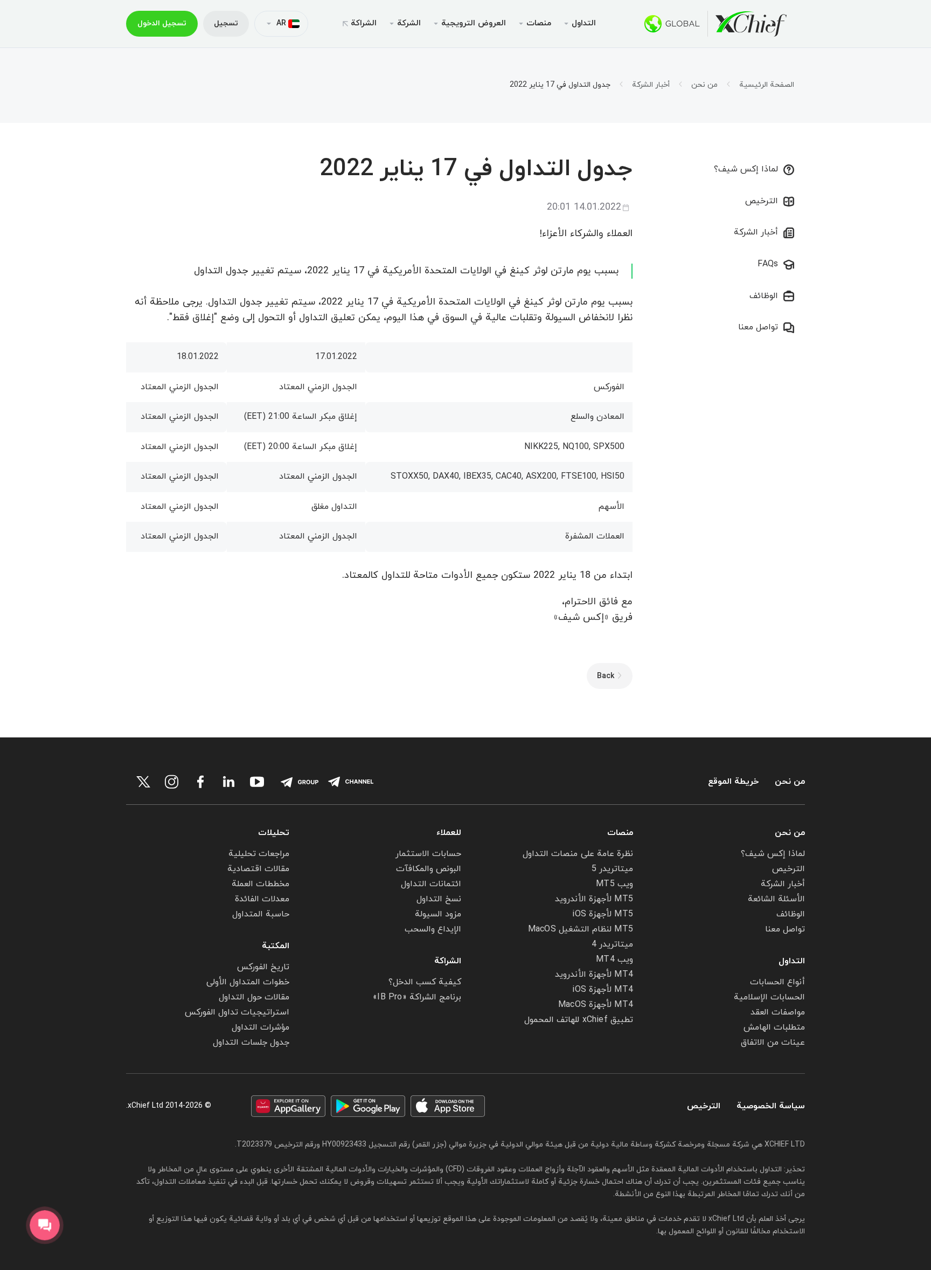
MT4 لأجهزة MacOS (595, 1005)
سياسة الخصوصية (771, 1106)
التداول (792, 961)
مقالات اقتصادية (258, 869)
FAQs (768, 264)
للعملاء (448, 833)
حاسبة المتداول (260, 914)
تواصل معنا (758, 327)
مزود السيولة (438, 914)
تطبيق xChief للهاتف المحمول (578, 1020)
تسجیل (226, 23)
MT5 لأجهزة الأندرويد (594, 899)
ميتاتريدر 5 (612, 869)
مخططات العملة (260, 884)
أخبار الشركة (651, 85)
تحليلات (273, 833)
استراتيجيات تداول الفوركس (237, 1012)
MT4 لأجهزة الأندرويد (594, 975)
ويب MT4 (614, 959)
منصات (620, 833)
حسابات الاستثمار (428, 854)
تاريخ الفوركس (263, 967)
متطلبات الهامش (774, 1027)
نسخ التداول (438, 899)
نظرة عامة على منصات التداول (578, 854)
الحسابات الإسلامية (769, 997)
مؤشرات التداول (260, 1027)
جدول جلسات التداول (251, 1042)
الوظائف (763, 296)
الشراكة (364, 23)
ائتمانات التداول (431, 884)
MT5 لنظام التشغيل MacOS (580, 929)
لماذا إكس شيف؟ (746, 169)
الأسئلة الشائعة (776, 899)
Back (605, 676)
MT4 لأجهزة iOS (602, 990)
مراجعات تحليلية (258, 854)
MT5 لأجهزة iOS (602, 914)
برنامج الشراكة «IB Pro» (417, 997)
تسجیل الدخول (161, 23)
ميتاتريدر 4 (612, 944)
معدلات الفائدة (262, 899)
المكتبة (275, 946)
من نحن (704, 85)
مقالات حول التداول (254, 997)
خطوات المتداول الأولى (247, 982)
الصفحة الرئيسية (766, 85)
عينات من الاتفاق (773, 1042)
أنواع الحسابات (777, 982)
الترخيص (761, 201)
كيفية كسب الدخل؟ (424, 982)
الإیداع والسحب (433, 929)
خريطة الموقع (733, 782)
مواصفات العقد (778, 1012)
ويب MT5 (614, 884)
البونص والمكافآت (428, 869)
